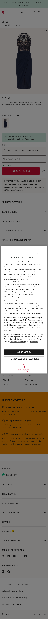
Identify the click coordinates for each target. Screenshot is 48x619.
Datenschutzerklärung (18, 342)
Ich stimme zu (24, 352)
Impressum (34, 342)
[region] (24, 310)
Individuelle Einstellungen (24, 359)
